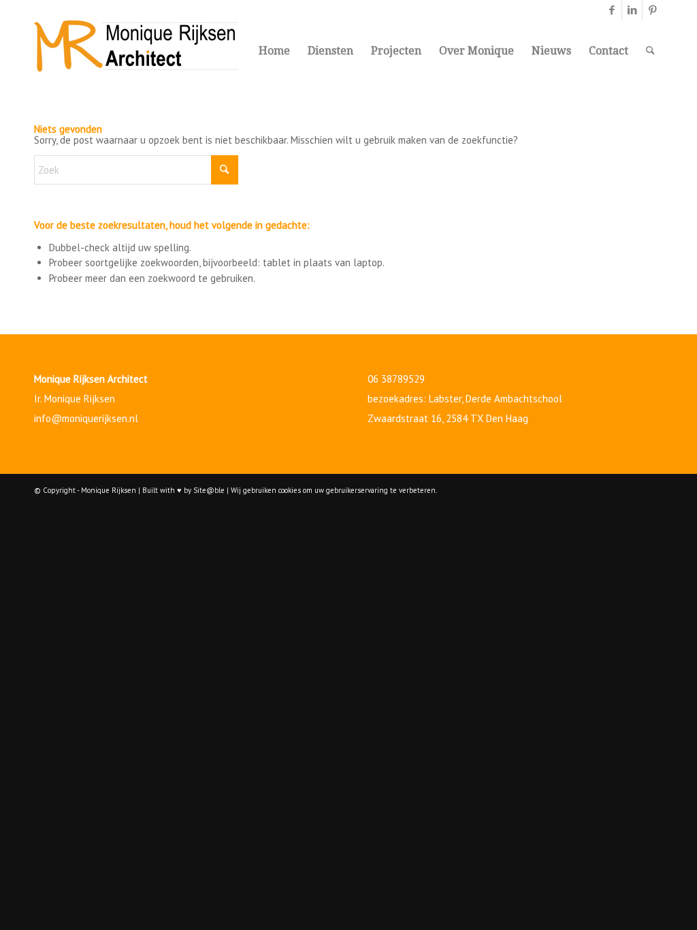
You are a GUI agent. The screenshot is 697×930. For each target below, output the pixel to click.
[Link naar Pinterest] (653, 10)
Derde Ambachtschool (514, 398)
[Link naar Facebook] (611, 10)
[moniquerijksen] (136, 51)
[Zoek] (650, 51)
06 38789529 (396, 378)
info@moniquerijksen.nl (86, 418)
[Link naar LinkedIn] (632, 10)
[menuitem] (274, 51)
